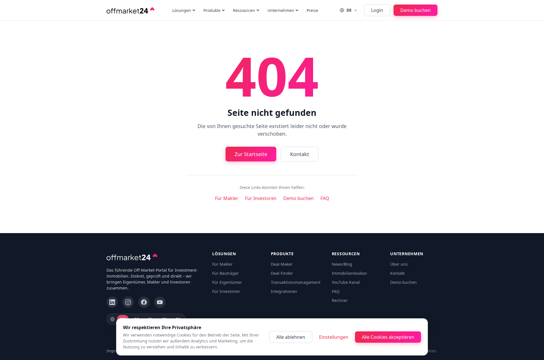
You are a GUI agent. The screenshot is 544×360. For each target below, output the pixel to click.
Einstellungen (333, 337)
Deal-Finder (282, 277)
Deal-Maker (282, 267)
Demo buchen (415, 10)
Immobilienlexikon (349, 277)
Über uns (399, 267)
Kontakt (299, 157)
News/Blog (342, 267)
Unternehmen (280, 10)
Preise (312, 10)
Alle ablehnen (290, 337)
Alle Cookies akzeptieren (388, 337)
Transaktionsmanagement (295, 286)
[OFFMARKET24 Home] (131, 10)
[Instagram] (128, 306)
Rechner (340, 304)
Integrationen (284, 295)
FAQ (324, 202)
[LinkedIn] (112, 306)
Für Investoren (261, 202)
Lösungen (181, 10)
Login (377, 10)
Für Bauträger (225, 277)
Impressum (117, 354)
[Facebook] (144, 306)
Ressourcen (244, 10)
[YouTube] (159, 306)
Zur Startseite (251, 157)
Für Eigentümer (227, 286)
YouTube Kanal (346, 286)
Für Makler (226, 202)
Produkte (211, 10)
